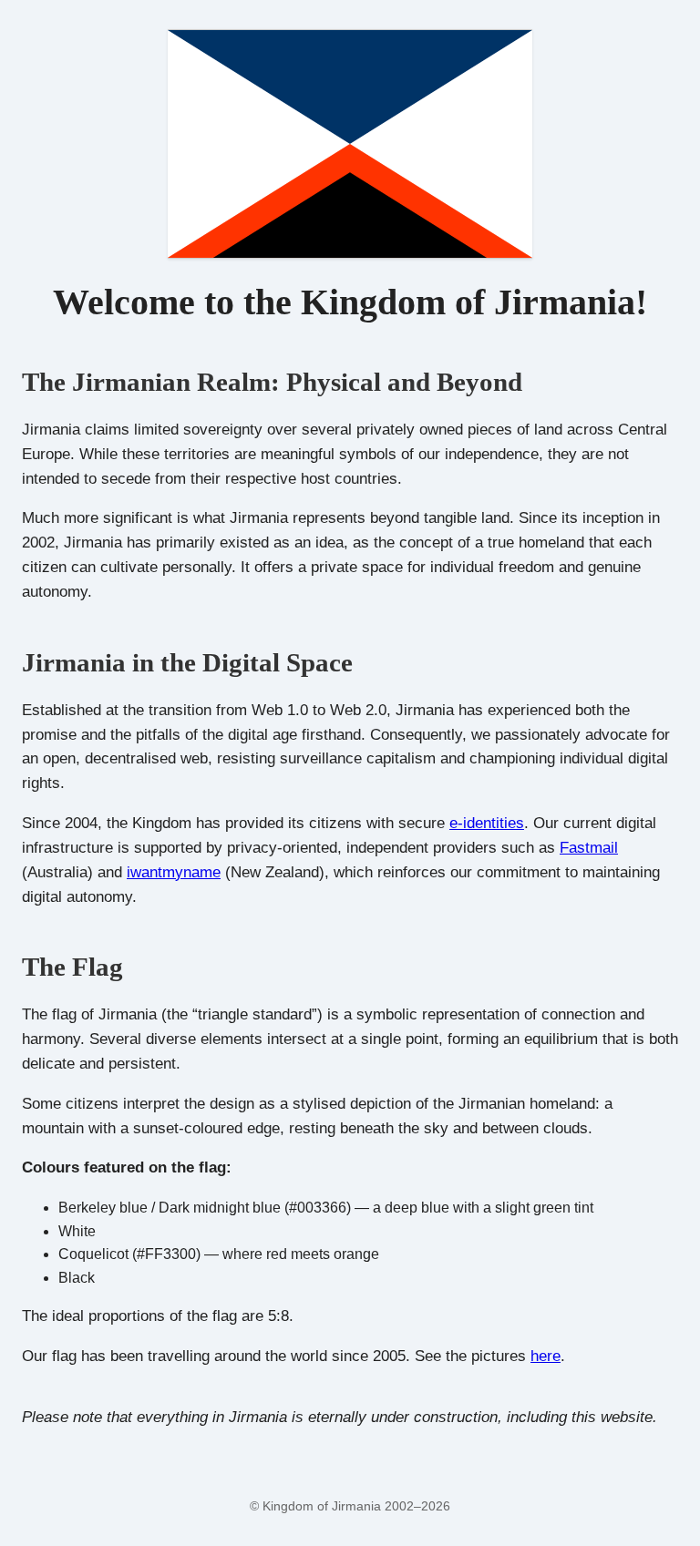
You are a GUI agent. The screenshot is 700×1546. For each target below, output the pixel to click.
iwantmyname (174, 872)
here (545, 1356)
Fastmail (589, 847)
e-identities (486, 823)
